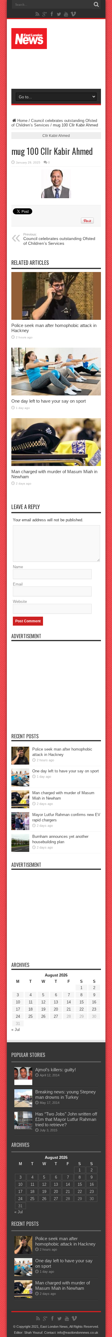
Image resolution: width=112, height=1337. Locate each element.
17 (18, 1009)
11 (31, 1002)
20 (56, 1009)
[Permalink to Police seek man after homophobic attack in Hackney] (56, 296)
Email (18, 584)
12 (43, 1002)
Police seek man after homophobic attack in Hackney (65, 1241)
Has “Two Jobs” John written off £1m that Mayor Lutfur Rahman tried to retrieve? (66, 1119)
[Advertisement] (59, 66)
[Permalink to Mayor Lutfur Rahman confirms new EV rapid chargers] (20, 821)
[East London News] (56, 38)
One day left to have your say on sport (48, 401)
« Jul (15, 1029)
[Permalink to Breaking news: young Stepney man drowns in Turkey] (23, 1098)
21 (69, 1009)
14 (69, 1002)
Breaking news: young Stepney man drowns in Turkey (65, 1094)
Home (22, 120)
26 (43, 1016)
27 (56, 1016)
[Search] (96, 4)
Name (18, 567)
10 (18, 1002)
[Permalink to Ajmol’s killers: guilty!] (23, 1076)
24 (18, 1016)
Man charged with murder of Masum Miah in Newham (62, 1285)
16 (94, 1002)
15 (81, 1002)
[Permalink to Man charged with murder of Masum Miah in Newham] (56, 442)
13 (56, 1002)
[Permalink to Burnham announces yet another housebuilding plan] (20, 843)
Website (20, 601)
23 (94, 1009)
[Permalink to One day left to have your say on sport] (56, 371)
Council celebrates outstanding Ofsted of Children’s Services (59, 239)
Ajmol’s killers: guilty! (55, 1069)
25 (30, 1016)
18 (30, 1009)
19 (43, 1009)
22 (81, 1009)
